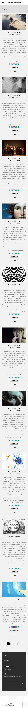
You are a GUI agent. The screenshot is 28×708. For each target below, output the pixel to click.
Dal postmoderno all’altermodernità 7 (14, 96)
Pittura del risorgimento (9, 671)
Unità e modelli (7, 669)
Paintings (6, 658)
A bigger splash (14, 599)
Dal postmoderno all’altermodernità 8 (14, 33)
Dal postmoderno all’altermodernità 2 (14, 409)
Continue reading (14, 67)
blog (15, 71)
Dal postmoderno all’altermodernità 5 (14, 222)
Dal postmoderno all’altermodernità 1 (14, 472)
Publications (6, 660)
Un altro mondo (14, 537)
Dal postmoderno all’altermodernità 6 (14, 159)
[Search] (22, 683)
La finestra (6, 674)
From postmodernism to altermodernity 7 (13, 676)
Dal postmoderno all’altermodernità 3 (14, 346)
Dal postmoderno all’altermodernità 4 (14, 285)
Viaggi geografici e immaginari (10, 673)
